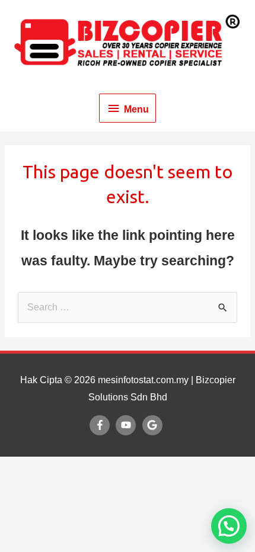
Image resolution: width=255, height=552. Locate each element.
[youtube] (127, 425)
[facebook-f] (101, 425)
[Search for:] (127, 307)
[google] (153, 425)
